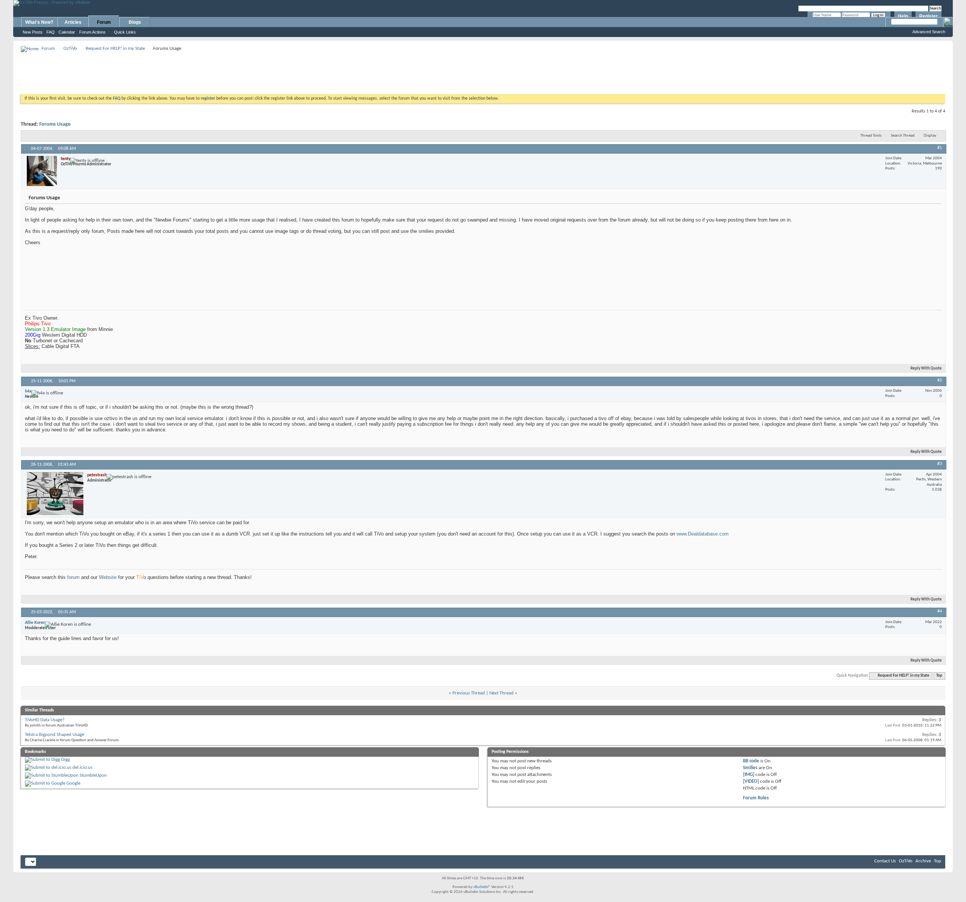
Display (930, 136)
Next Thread (501, 693)
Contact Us (885, 861)
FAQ (50, 32)
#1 (939, 148)
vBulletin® (482, 887)
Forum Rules (756, 798)
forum (73, 577)
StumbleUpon (93, 775)
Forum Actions (92, 32)
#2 (939, 380)
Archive (923, 861)
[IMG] (748, 774)
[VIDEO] (751, 781)
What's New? (39, 22)
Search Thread (903, 136)
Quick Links (125, 32)
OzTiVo (70, 48)
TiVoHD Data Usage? (45, 719)
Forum (104, 22)
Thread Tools (870, 136)
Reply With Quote (926, 368)
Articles (73, 22)
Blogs (135, 22)
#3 (939, 464)
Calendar (66, 32)
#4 (939, 611)
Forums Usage (55, 124)
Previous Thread (468, 693)
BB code (751, 761)
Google (73, 783)
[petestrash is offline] (55, 493)
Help (903, 16)
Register (928, 16)
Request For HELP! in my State (115, 48)
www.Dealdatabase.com (703, 534)
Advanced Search (928, 31)
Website (108, 577)
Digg (65, 759)
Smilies (750, 767)
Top (939, 676)
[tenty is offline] (42, 171)
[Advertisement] (483, 70)
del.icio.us (82, 767)
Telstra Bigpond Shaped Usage (54, 734)
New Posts (33, 32)
